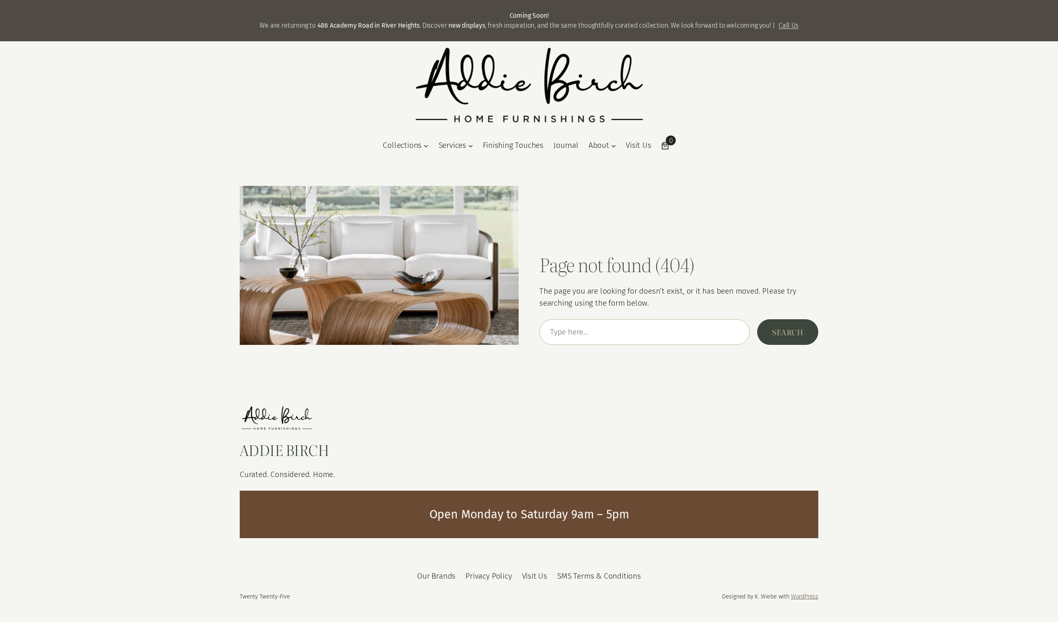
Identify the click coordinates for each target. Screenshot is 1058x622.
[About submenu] (613, 145)
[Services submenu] (470, 145)
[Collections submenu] (426, 145)
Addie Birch (284, 450)
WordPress (804, 596)
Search (787, 332)
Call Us (788, 25)
